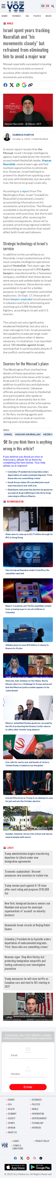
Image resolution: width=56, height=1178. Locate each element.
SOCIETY (11, 1118)
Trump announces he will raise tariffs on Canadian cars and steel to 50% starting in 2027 (27, 983)
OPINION (11, 1128)
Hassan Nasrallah (28, 434)
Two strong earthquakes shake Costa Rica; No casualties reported (27, 572)
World (10, 24)
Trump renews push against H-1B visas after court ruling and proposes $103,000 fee (27, 889)
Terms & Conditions (17, 1147)
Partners (36, 1128)
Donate (5, 16)
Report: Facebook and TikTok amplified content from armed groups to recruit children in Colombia (28, 609)
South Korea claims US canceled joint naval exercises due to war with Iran (28, 484)
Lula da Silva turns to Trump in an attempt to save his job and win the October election (29, 799)
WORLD (35, 1109)
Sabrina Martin (23, 134)
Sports (11, 1123)
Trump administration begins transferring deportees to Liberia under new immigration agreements (27, 857)
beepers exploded (22, 299)
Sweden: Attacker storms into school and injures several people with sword (28, 835)
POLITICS (37, 16)
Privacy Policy (42, 1141)
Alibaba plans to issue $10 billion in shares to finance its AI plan (27, 647)
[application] (28, 1007)
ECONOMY (12, 1114)
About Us (12, 1132)
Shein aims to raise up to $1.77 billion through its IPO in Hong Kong (29, 536)
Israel (8, 434)
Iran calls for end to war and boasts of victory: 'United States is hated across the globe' (27, 764)
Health (48, 16)
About (16, 1141)
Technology (37, 1123)
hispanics (16, 16)
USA (27, 16)
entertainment (39, 1118)
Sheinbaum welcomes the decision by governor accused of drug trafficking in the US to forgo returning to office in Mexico (30, 492)
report (26, 191)
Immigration (38, 1114)
